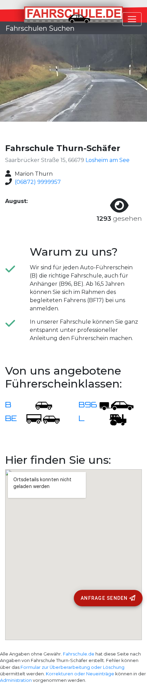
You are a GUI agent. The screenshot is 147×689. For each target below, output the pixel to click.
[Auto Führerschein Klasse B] (39, 405)
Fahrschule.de (78, 654)
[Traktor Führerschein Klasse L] (113, 419)
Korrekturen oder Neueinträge (80, 673)
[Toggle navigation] (132, 19)
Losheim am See (107, 160)
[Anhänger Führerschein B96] (116, 405)
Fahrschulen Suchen (40, 28)
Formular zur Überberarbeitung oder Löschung (72, 667)
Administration (16, 680)
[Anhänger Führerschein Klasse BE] (43, 419)
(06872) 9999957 (38, 182)
